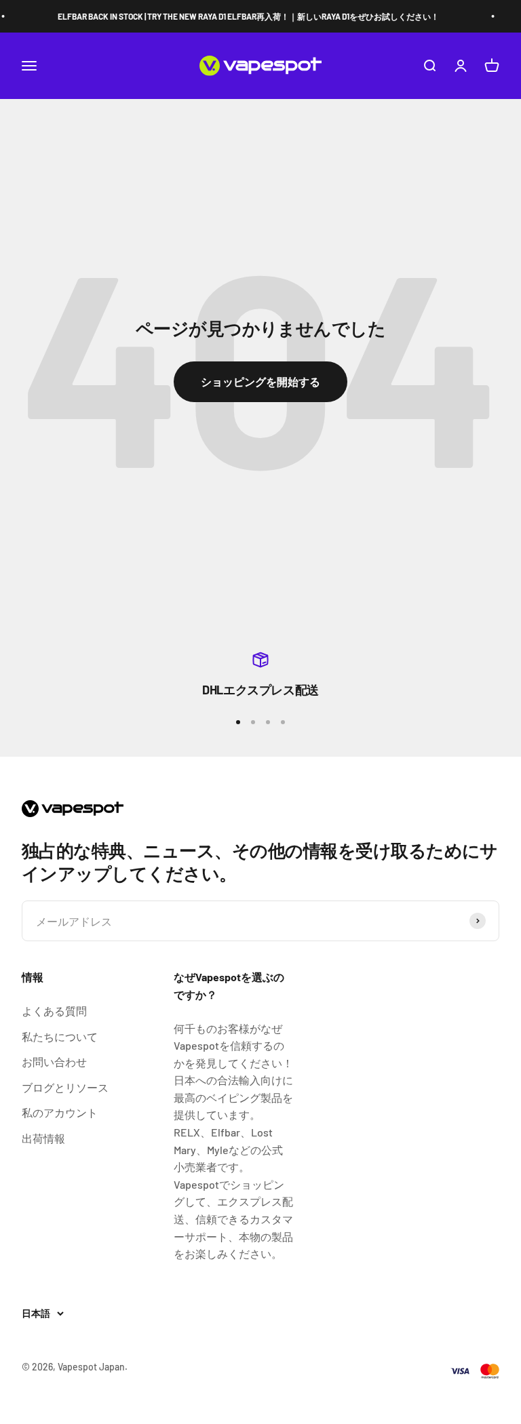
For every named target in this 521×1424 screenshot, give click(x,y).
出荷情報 (43, 1138)
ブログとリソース (65, 1087)
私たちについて (60, 1036)
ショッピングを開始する (260, 381)
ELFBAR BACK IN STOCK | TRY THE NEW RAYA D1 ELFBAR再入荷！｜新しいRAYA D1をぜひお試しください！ (242, 16)
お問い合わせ (54, 1061)
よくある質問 (54, 1010)
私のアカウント (60, 1112)
